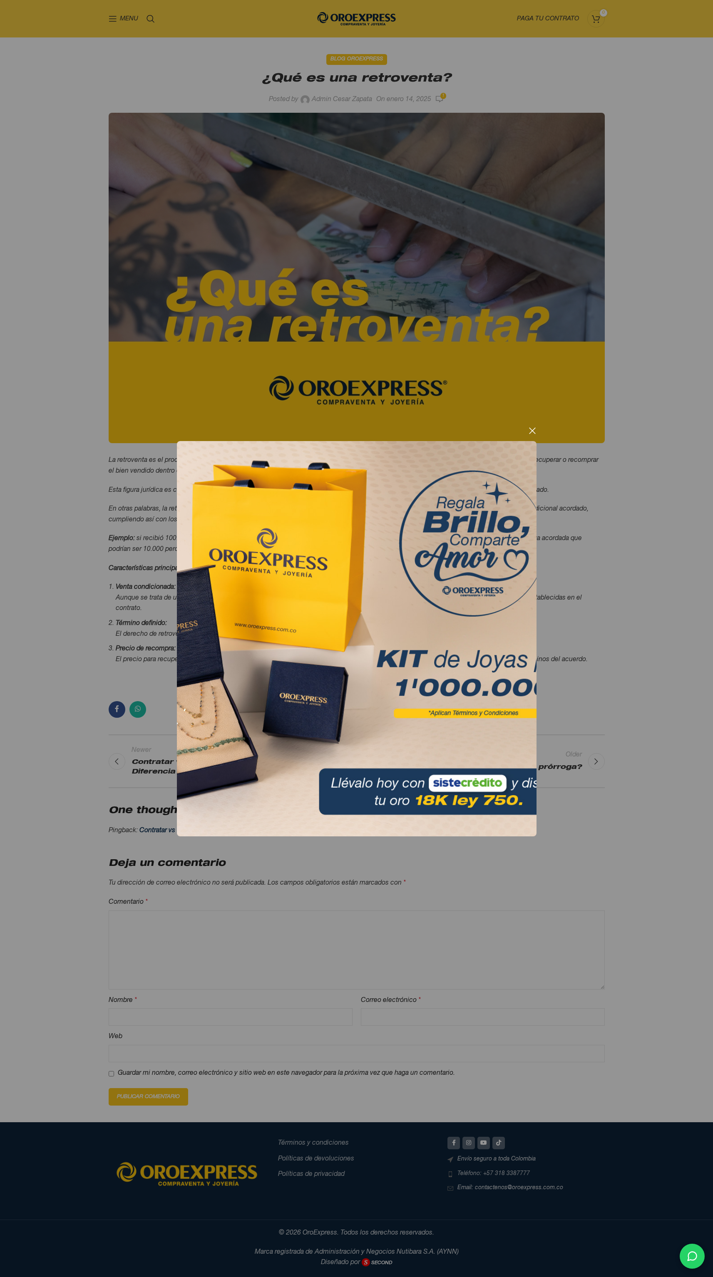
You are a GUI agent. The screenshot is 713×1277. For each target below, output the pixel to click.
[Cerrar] (532, 430)
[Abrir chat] (692, 1256)
